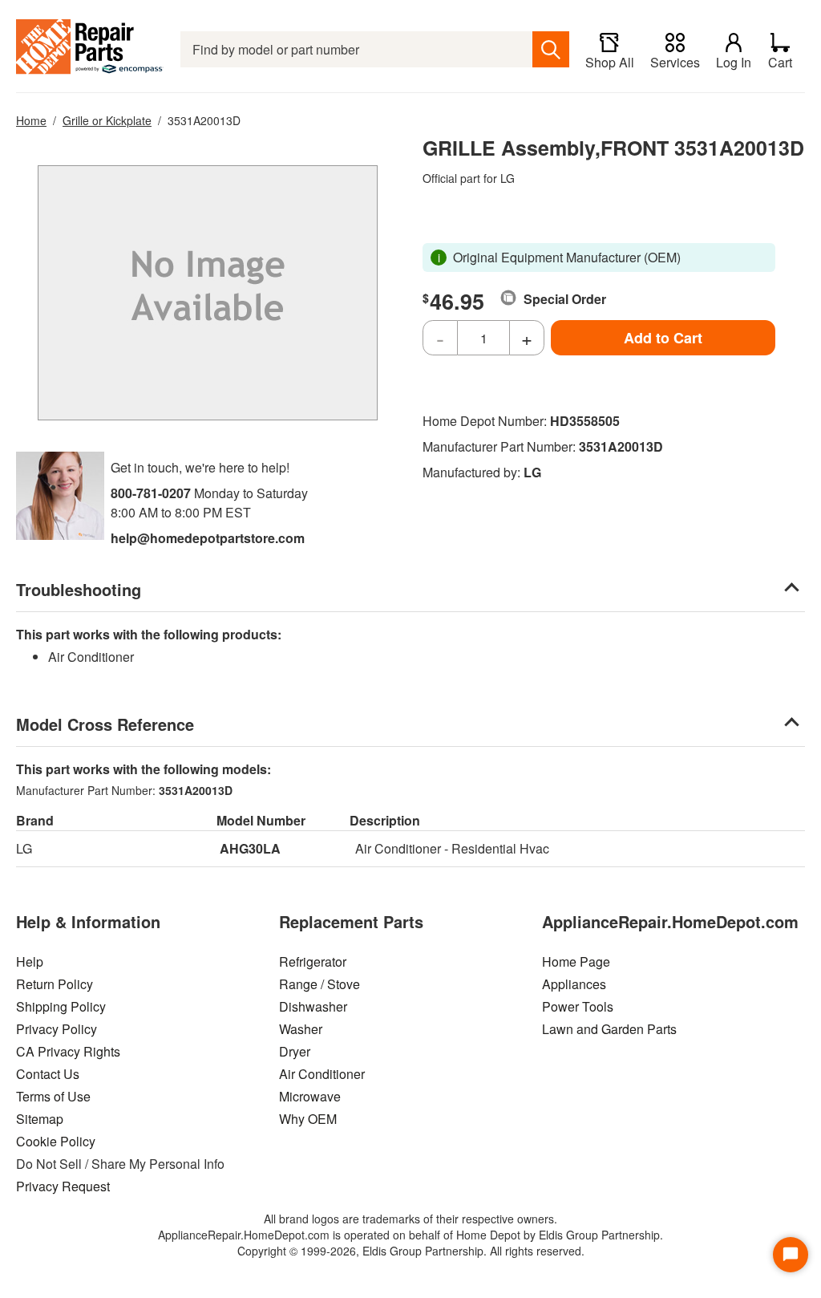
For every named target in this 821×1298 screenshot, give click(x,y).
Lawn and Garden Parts (609, 1029)
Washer (300, 1029)
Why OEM (308, 1118)
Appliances (574, 984)
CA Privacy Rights (68, 1051)
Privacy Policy (56, 1029)
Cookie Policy (55, 1141)
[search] (550, 49)
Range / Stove (319, 984)
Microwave (310, 1096)
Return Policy (54, 984)
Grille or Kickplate (107, 120)
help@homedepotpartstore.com (208, 538)
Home (31, 120)
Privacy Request (63, 1186)
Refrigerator (312, 961)
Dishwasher (313, 1006)
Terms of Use (53, 1096)
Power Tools (577, 1006)
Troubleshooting (78, 589)
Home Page (576, 961)
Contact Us (47, 1074)
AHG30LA (250, 848)
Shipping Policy (61, 1006)
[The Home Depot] (90, 49)
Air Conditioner (322, 1074)
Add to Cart (663, 337)
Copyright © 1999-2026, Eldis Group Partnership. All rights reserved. (410, 1251)
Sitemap (39, 1118)
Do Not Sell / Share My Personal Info (120, 1163)
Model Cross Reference (105, 724)
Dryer (294, 1051)
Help (29, 961)
